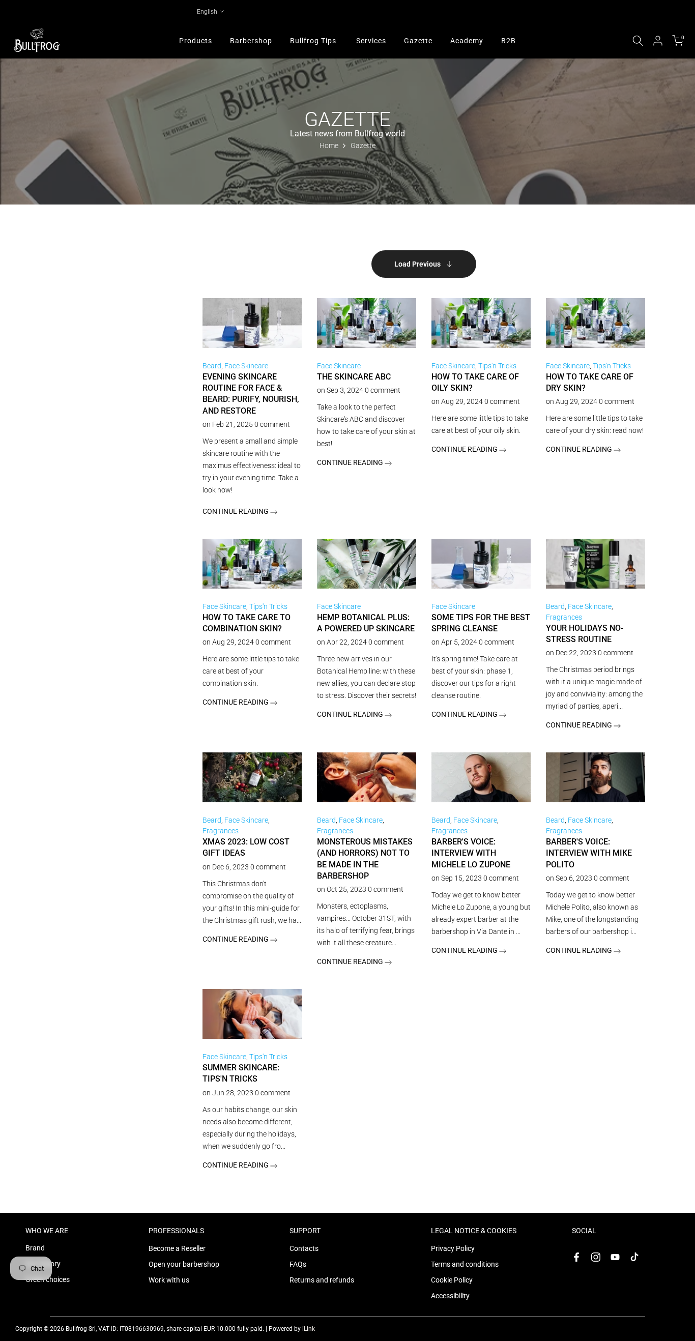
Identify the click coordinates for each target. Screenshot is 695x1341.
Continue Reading (236, 511)
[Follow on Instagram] (595, 1257)
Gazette (418, 41)
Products (195, 41)
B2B (508, 41)
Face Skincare (246, 366)
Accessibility (450, 1296)
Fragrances (564, 617)
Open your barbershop (184, 1264)
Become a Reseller (177, 1248)
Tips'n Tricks (497, 366)
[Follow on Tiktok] (634, 1257)
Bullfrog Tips (313, 41)
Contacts (303, 1248)
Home (329, 145)
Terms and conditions (465, 1264)
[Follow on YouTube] (615, 1257)
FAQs (297, 1264)
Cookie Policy (452, 1280)
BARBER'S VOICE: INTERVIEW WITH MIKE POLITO (589, 853)
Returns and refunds (321, 1280)
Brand (35, 1248)
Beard (211, 366)
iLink (308, 1328)
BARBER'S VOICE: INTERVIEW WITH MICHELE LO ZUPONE (470, 853)
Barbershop (251, 41)
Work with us (169, 1280)
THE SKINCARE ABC (354, 377)
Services (371, 41)
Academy (466, 41)
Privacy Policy (453, 1248)
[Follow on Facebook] (576, 1257)
